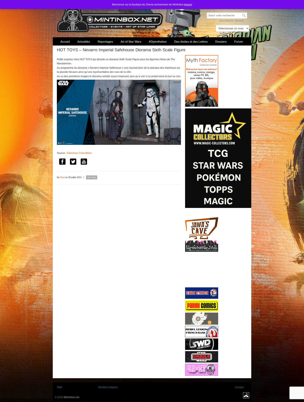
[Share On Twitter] (73, 162)
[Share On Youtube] (84, 162)
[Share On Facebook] (62, 162)
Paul (62, 177)
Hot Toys (91, 177)
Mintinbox (110, 16)
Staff (59, 387)
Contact (239, 387)
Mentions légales (108, 387)
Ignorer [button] (188, 4)
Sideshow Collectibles (79, 153)
